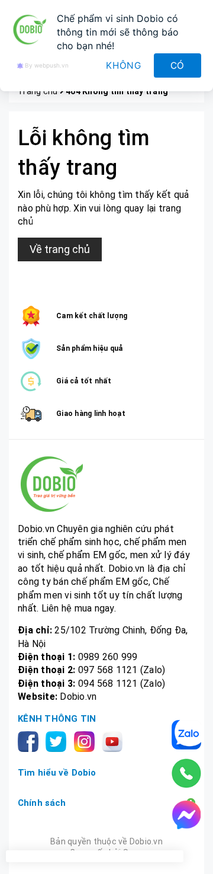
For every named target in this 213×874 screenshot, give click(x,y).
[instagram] (86, 740)
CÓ (177, 65)
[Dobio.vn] (106, 484)
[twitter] (58, 740)
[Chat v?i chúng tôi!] (186, 815)
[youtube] (114, 740)
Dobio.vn (78, 696)
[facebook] (30, 740)
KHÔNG (123, 65)
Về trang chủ (60, 249)
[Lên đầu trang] (192, 853)
